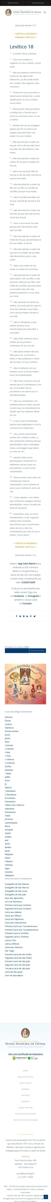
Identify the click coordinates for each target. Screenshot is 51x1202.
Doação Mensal (38, 3)
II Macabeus (10, 794)
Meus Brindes (13, 3)
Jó (6, 784)
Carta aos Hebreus (14, 947)
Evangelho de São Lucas (16, 891)
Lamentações (11, 822)
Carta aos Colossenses (15, 922)
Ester (7, 780)
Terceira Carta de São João (17, 968)
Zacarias (9, 871)
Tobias (8, 773)
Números (9, 727)
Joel (6, 840)
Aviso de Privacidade (25, 1114)
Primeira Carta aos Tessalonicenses (21, 929)
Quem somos (26, 1083)
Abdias (8, 847)
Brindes (25, 1089)
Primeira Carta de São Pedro (18, 954)
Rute (7, 741)
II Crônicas (10, 762)
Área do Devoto (25, 1077)
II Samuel (9, 748)
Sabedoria (9, 808)
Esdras (8, 766)
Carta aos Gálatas (13, 912)
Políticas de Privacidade (25, 1120)
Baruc (7, 826)
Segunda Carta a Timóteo (17, 936)
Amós (7, 843)
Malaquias (9, 875)
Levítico (8, 724)
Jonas (7, 850)
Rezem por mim (25, 1108)
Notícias (25, 1095)
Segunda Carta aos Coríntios (18, 908)
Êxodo (8, 720)
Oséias (8, 836)
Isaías (7, 815)
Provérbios (10, 798)
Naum (7, 857)
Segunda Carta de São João (17, 964)
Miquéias (9, 854)
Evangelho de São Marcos (17, 887)
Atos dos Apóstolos (14, 898)
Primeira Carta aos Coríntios (18, 905)
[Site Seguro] (25, 1058)
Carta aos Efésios (13, 915)
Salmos (8, 787)
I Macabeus (10, 791)
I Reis (7, 752)
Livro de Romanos (13, 901)
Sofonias (9, 864)
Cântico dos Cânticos (14, 805)
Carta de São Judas (13, 972)
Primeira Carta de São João (17, 961)
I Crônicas (9, 759)
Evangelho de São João (15, 894)
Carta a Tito (10, 940)
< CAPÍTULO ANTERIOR (25, 33)
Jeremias (9, 819)
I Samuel (9, 745)
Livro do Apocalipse (14, 975)
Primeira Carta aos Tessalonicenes (21, 926)
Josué (7, 734)
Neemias (9, 770)
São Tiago (9, 950)
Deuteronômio (11, 731)
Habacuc (9, 861)
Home (25, 1071)
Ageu (7, 868)
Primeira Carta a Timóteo (17, 933)
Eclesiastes (10, 801)
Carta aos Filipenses (14, 919)
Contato (25, 1101)
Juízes (7, 738)
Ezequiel (9, 829)
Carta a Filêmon (12, 943)
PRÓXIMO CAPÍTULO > (26, 37)
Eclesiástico (10, 812)
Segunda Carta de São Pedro (18, 957)
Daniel (8, 833)
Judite (7, 776)
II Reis (8, 755)
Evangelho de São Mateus (17, 884)
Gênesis (9, 717)
